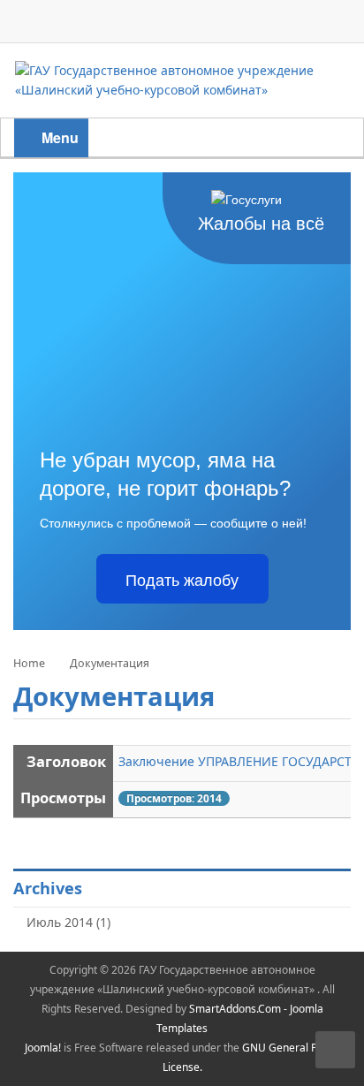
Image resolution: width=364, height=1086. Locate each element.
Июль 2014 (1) (68, 922)
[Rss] (144, 23)
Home (29, 663)
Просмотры (63, 797)
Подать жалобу (182, 578)
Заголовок (66, 761)
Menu (58, 137)
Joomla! (43, 1047)
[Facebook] (182, 23)
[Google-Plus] (258, 23)
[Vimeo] (334, 23)
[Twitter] (220, 23)
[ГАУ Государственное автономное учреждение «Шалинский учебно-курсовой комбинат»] (182, 79)
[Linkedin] (296, 23)
